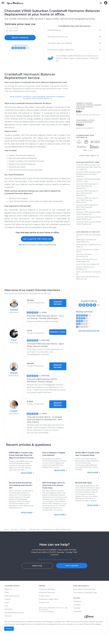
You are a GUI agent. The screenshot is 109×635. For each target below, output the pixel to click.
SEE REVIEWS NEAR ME (88, 331)
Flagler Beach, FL (82, 242)
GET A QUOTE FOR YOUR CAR (37, 239)
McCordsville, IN (82, 256)
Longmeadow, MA (83, 261)
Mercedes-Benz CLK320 (85, 245)
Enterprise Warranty (47, 592)
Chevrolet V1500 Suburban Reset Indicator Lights (88, 180)
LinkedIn (76, 605)
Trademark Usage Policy (48, 599)
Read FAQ (37, 566)
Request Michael (58, 303)
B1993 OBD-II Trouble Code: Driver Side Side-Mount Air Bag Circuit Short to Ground (21, 455)
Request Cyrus (57, 332)
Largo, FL (79, 247)
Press (6, 592)
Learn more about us (89, 155)
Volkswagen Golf (82, 240)
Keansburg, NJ (81, 269)
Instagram (77, 611)
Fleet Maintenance (11, 596)
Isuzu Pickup (80, 249)
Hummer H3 (80, 235)
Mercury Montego (83, 259)
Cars (6, 606)
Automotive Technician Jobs (84, 589)
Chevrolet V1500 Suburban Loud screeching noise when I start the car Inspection (88, 167)
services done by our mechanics (88, 115)
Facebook (77, 601)
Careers (7, 599)
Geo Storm (80, 254)
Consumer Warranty (47, 589)
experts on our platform (85, 128)
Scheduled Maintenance (14, 613)
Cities (6, 602)
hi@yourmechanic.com (62, 560)
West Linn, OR (81, 279)
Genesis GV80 (81, 267)
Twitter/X (76, 608)
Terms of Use (44, 602)
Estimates (8, 609)
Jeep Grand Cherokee (84, 277)
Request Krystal (58, 404)
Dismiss (9, 628)
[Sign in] (105, 3)
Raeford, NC (95, 264)
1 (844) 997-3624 (44, 560)
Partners (7, 616)
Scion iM (79, 264)
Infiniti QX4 (80, 272)
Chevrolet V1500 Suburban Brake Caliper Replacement (88, 213)
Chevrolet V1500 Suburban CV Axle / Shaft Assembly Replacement (87, 186)
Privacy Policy (44, 596)
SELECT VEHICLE (20, 38)
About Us (8, 589)
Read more (27, 473)
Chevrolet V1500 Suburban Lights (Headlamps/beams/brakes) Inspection (88, 174)
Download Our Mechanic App (85, 592)
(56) (27, 48)
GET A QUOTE (71, 566)
